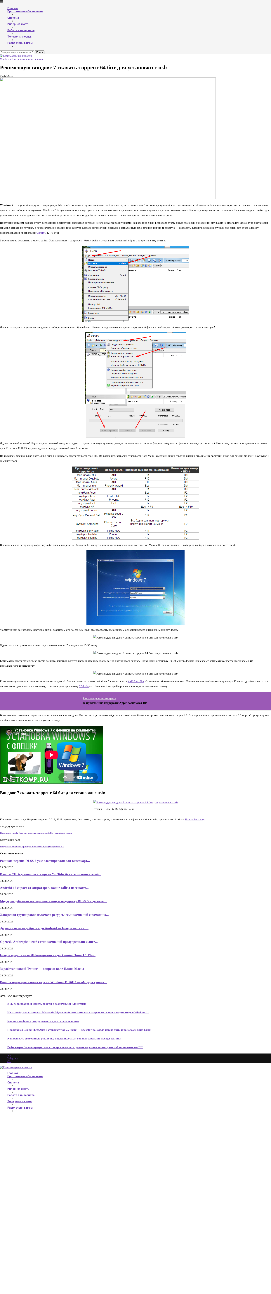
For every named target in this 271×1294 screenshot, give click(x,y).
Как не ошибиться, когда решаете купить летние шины (43, 1021)
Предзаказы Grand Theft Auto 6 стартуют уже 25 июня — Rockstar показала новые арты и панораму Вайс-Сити (79, 1029)
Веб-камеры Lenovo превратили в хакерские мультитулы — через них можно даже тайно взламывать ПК (75, 1047)
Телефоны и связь (19, 36)
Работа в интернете (20, 30)
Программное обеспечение (25, 11)
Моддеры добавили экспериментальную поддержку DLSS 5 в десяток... (53, 901)
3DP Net (84, 686)
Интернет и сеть (18, 24)
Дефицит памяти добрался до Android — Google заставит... (44, 928)
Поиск (39, 52)
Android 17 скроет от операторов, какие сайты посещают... (44, 888)
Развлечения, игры (20, 43)
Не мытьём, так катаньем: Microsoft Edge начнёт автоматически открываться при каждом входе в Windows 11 (78, 1012)
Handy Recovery (194, 819)
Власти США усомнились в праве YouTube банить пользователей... (50, 874)
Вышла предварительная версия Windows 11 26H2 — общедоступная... (53, 982)
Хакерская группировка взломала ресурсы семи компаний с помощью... (54, 915)
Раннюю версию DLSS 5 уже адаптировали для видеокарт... (45, 861)
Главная (12, 8)
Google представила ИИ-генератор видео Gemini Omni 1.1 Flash (47, 955)
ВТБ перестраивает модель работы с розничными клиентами (46, 1003)
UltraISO (41, 232)
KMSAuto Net (136, 681)
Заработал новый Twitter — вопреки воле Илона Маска (42, 968)
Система (13, 17)
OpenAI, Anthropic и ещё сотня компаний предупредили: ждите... (49, 942)
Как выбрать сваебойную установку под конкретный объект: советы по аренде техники (64, 1038)
